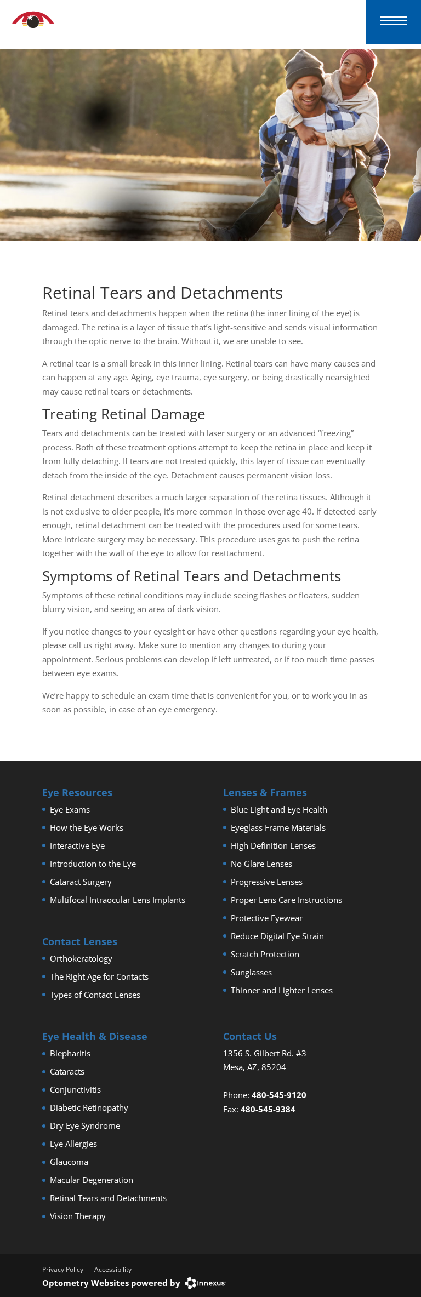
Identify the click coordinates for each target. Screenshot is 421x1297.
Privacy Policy (62, 1269)
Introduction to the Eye (93, 863)
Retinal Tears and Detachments (108, 1197)
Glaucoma (69, 1161)
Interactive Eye (77, 845)
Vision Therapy (78, 1215)
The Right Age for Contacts (99, 976)
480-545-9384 (268, 1109)
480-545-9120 (279, 1094)
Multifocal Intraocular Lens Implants (117, 899)
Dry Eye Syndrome (85, 1125)
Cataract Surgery (81, 881)
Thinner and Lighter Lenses (282, 990)
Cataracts (67, 1071)
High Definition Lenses (273, 845)
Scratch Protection (265, 954)
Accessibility (113, 1269)
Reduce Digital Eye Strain (277, 935)
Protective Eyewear (267, 917)
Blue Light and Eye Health (279, 809)
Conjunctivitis (75, 1089)
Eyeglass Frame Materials (278, 827)
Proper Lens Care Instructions (286, 899)
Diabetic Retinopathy (89, 1107)
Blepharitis (70, 1053)
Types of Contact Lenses (95, 994)
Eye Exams (70, 809)
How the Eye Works (86, 827)
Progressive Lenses (267, 881)
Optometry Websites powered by (111, 1282)
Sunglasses (251, 972)
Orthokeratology (81, 958)
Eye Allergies (73, 1143)
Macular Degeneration (91, 1179)
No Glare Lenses (261, 863)
